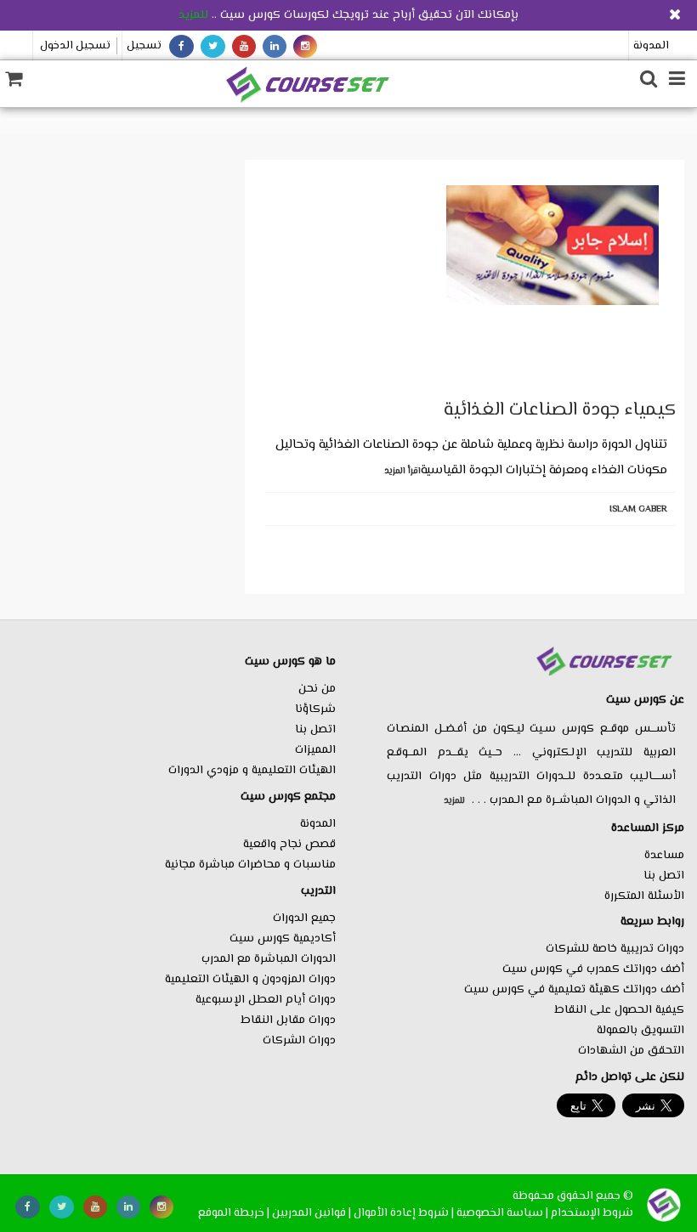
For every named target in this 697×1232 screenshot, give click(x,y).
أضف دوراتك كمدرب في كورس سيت (593, 969)
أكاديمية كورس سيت (283, 939)
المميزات (315, 750)
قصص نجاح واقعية (289, 844)
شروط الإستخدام (592, 1213)
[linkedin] (274, 46)
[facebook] (181, 46)
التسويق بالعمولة (640, 1030)
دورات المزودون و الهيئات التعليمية (250, 979)
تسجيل (144, 45)
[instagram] (305, 46)
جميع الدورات (304, 918)
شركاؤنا (315, 709)
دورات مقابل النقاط (288, 1020)
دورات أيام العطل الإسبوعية (266, 1000)
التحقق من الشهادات (631, 1051)
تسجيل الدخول (75, 45)
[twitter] (213, 46)
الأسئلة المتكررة (644, 896)
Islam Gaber (638, 509)
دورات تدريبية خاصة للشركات (615, 949)
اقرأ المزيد (402, 471)
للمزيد (193, 15)
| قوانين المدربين (311, 1213)
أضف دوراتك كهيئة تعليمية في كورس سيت (574, 990)
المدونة (651, 45)
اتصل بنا (663, 876)
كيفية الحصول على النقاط (619, 1010)
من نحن (317, 689)
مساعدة (664, 855)
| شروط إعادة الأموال (404, 1213)
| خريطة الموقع (233, 1213)
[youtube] (244, 46)
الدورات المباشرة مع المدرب (268, 959)
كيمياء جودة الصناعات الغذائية (560, 410)
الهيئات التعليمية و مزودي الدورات (252, 770)
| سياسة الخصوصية (502, 1213)
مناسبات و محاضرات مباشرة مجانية (250, 865)
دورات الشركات (299, 1040)
